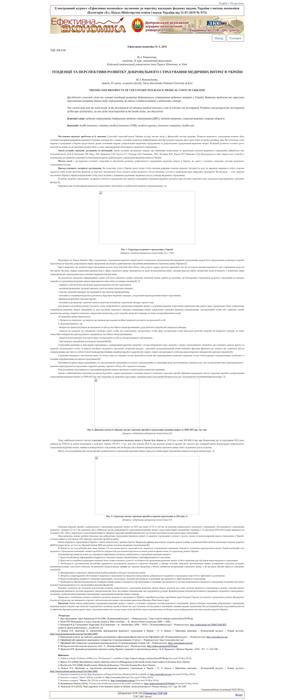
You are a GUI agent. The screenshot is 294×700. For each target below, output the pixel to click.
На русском (237, 3)
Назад (219, 38)
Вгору (239, 694)
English (223, 3)
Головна (235, 38)
